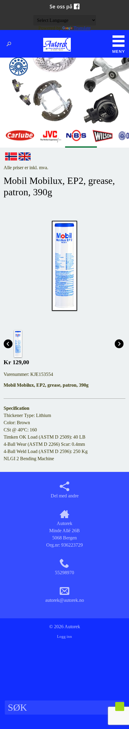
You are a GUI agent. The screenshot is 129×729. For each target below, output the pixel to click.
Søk (10, 44)
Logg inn (64, 636)
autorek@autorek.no (64, 600)
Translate (82, 28)
